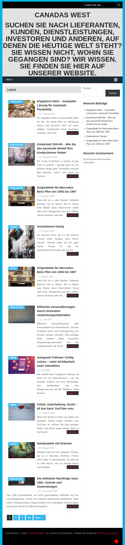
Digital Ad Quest (108, 533)
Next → (40, 517)
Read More (73, 133)
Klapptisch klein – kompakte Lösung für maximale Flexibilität (56, 105)
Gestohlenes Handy (50, 226)
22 (29, 517)
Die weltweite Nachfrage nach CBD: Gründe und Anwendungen (57, 482)
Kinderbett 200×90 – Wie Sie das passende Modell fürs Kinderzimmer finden (56, 148)
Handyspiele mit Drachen (54, 443)
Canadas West (62, 15)
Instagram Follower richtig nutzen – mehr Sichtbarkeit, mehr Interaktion (56, 361)
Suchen (87, 88)
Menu (9, 79)
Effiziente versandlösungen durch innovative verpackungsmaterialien (56, 311)
